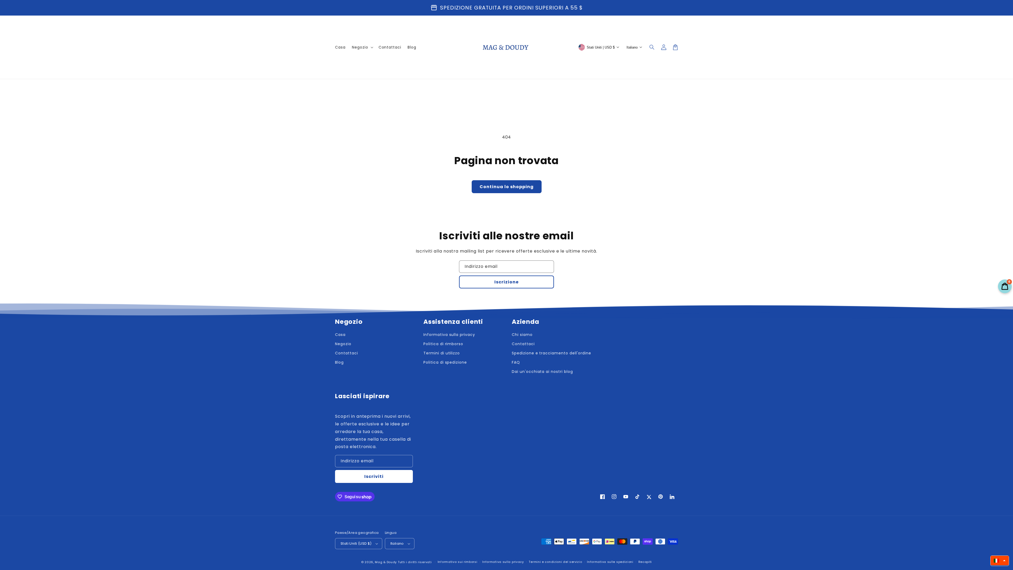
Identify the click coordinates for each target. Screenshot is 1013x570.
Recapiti (645, 562)
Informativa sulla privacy (503, 562)
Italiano (397, 543)
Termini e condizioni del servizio (555, 562)
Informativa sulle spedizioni (610, 562)
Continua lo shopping (507, 187)
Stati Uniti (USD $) (356, 543)
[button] (652, 47)
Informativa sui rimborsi (457, 562)
